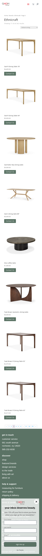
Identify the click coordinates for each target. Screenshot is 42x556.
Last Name (7, 527)
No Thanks (20, 550)
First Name (7, 519)
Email (6, 535)
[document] (21, 278)
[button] (36, 501)
